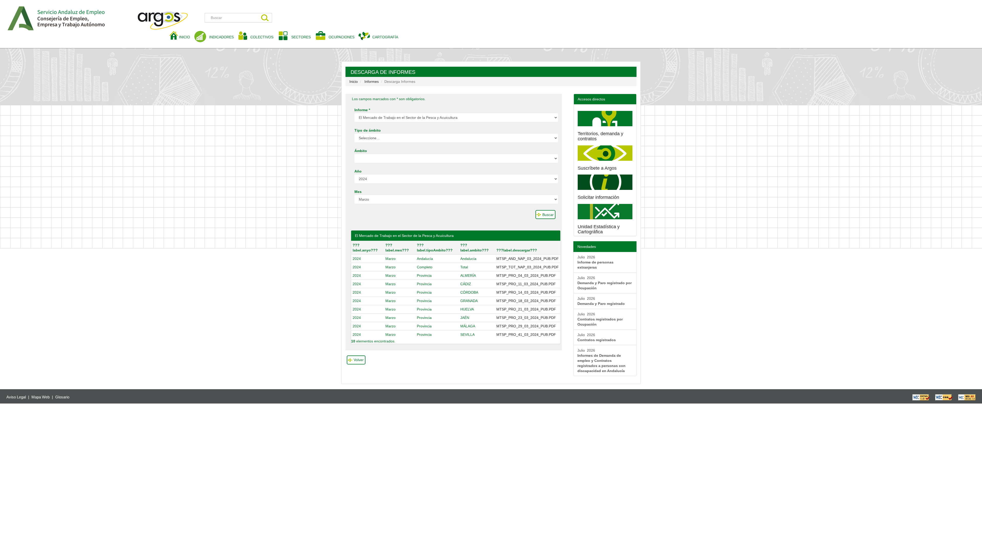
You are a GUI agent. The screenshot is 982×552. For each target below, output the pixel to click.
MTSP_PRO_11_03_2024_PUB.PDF (526, 284)
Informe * (362, 110)
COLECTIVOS (263, 37)
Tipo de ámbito (367, 130)
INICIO (186, 37)
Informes (371, 81)
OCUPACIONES (341, 37)
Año (358, 171)
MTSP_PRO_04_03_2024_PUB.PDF (526, 275)
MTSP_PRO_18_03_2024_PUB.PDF (526, 301)
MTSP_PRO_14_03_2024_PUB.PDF (526, 292)
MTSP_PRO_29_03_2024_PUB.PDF (526, 326)
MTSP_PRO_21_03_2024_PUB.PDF (526, 309)
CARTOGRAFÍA (385, 37)
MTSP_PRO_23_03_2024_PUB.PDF (526, 318)
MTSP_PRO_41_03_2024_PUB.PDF (526, 334)
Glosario (62, 397)
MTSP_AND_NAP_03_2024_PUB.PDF (527, 259)
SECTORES (301, 37)
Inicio (353, 81)
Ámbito (360, 151)
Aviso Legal (16, 397)
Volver (359, 360)
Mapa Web (40, 397)
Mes (358, 192)
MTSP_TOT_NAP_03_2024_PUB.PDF (527, 267)
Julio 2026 (595, 262)
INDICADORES (221, 37)
